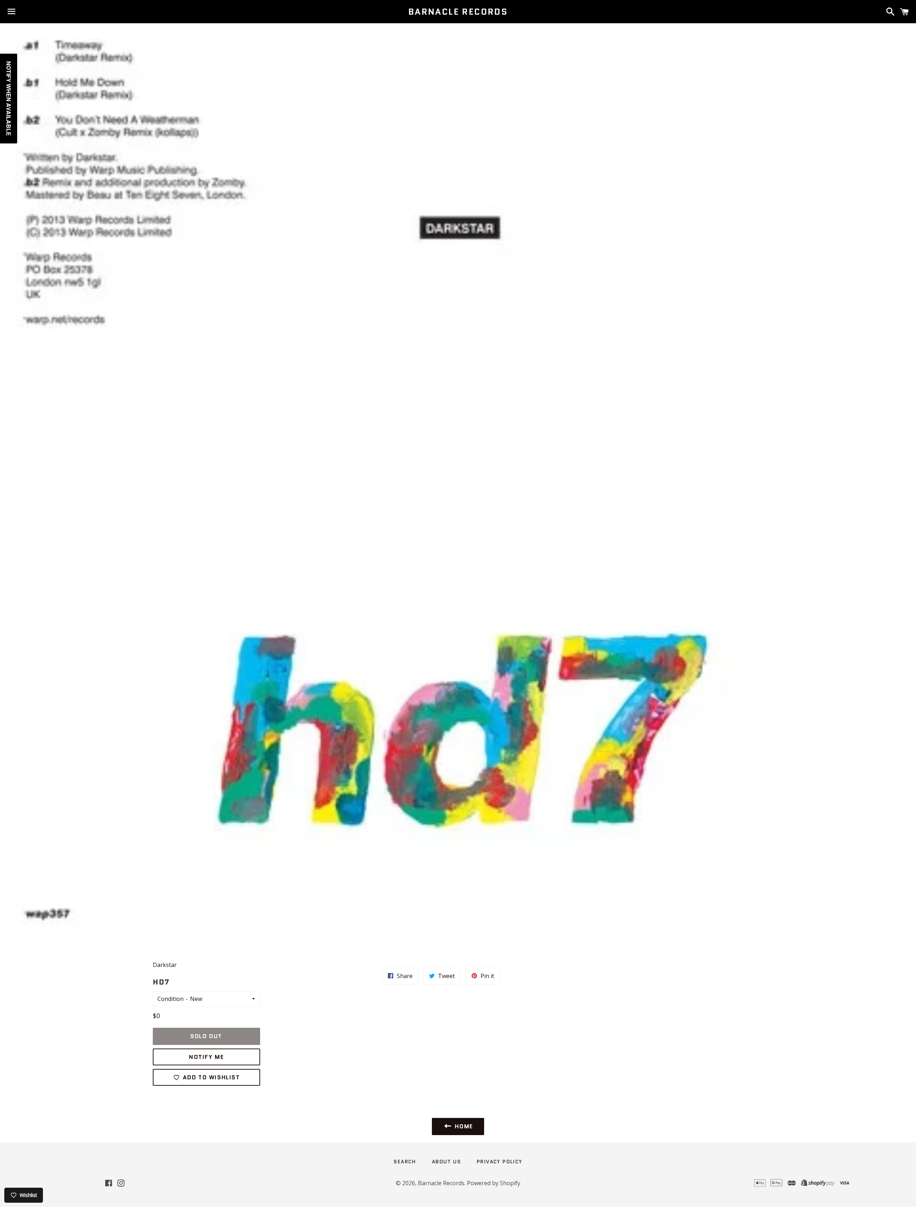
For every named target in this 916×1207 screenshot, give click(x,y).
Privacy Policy (499, 1161)
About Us (446, 1161)
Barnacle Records (458, 12)
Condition (170, 999)
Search (405, 1161)
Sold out (206, 1036)
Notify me (206, 1057)
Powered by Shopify (493, 1183)
